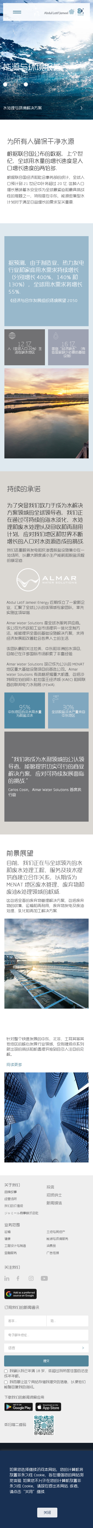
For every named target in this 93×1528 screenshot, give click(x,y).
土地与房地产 (56, 1231)
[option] (46, 60)
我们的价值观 (13, 1205)
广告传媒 (53, 1252)
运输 (7, 1231)
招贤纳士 (54, 1195)
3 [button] (26, 84)
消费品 (51, 1245)
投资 (50, 1187)
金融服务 (10, 1252)
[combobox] (46, 1348)
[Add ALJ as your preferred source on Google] (20, 1294)
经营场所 (10, 1198)
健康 (7, 1238)
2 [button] (16, 84)
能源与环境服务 (57, 1238)
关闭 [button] (47, 1512)
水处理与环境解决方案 (22, 108)
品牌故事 (10, 1191)
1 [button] (5, 84)
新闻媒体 (54, 1203)
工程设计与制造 (15, 1245)
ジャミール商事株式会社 (21, 1212)
